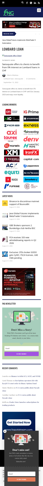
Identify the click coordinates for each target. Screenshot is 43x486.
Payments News (8, 60)
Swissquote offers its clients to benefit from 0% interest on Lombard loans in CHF (21, 67)
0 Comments (31, 79)
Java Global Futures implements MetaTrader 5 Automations (24, 215)
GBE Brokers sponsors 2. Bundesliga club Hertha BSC (22, 227)
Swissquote (19, 79)
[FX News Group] (8, 16)
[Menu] (3, 2)
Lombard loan (9, 79)
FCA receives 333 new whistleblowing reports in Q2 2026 (22, 240)
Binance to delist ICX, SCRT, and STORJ (25, 376)
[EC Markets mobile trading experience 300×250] (18, 294)
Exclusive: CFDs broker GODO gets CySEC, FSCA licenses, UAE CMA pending (23, 255)
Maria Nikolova (12, 75)
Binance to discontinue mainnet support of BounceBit (24, 203)
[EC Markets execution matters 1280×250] (21, 28)
